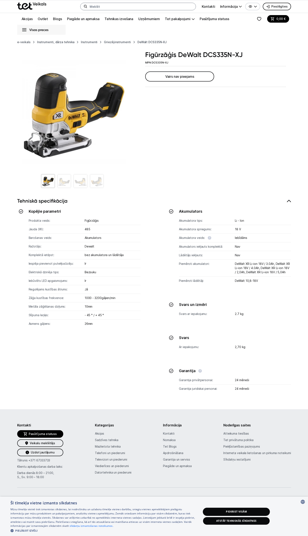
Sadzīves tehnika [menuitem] (107, 440)
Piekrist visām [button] (236, 511)
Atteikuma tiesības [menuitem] (236, 433)
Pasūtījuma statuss (214, 19)
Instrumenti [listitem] (89, 42)
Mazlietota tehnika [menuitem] (108, 446)
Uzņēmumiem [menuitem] (149, 19)
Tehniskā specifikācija (42, 201)
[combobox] (303, 502)
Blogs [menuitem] (57, 19)
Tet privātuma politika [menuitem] (238, 440)
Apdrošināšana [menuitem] (173, 453)
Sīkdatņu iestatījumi (237, 459)
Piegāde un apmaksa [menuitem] (83, 19)
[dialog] (154, 516)
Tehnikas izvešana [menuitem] (119, 19)
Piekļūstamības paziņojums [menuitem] (241, 446)
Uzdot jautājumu (42, 452)
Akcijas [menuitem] (27, 19)
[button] (252, 6)
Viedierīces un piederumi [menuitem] (112, 466)
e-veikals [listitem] (24, 42)
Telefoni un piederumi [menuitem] (110, 453)
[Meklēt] (85, 6)
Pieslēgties (279, 6)
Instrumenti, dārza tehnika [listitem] (56, 42)
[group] (231, 6)
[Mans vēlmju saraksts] (259, 18)
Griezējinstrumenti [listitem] (117, 42)
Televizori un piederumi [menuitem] (111, 459)
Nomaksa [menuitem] (169, 440)
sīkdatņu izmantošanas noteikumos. (91, 526)
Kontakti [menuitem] (208, 6)
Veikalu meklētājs (42, 443)
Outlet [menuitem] (43, 19)
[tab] (154, 296)
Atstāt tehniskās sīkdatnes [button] (236, 521)
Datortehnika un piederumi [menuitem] (113, 472)
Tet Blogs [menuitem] (169, 446)
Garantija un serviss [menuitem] (176, 459)
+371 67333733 (39, 460)
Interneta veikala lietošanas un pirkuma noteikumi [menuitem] (257, 453)
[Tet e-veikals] (31, 6)
